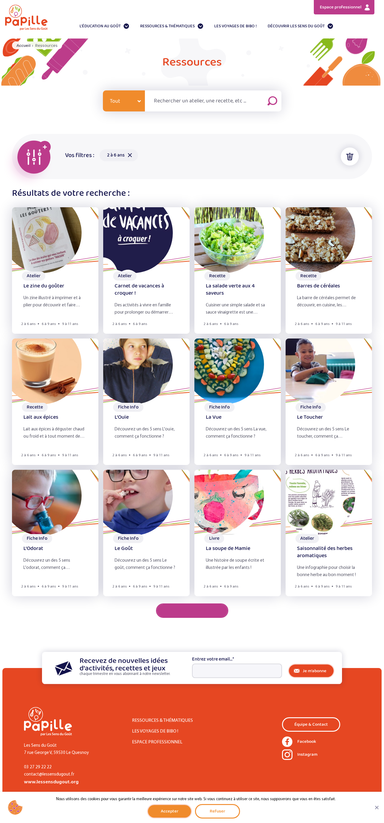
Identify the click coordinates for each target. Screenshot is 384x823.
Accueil (23, 45)
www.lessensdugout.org (51, 782)
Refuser (217, 811)
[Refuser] (377, 807)
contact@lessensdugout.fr (49, 774)
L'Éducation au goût (100, 26)
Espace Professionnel (157, 742)
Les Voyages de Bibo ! (235, 26)
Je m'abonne (314, 670)
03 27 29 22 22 (38, 767)
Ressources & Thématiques (167, 26)
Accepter (169, 811)
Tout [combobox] (115, 101)
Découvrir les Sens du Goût (296, 26)
